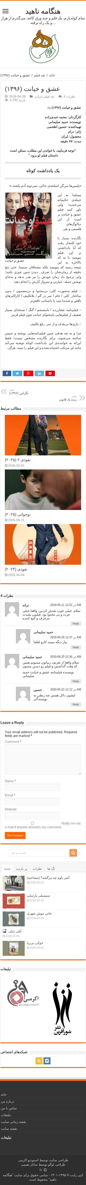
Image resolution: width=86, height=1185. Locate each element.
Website (11, 809)
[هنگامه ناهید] (43, 46)
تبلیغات (6, 1115)
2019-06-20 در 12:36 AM (65, 656)
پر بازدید (21, 868)
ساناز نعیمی (29, 1164)
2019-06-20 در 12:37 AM (65, 637)
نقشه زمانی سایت (13, 1122)
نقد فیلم (39, 75)
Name (10, 781)
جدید (7, 868)
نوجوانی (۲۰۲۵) (17, 514)
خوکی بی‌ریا (35, 943)
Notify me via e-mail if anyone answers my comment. (42, 825)
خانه (52, 75)
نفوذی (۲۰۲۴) (16, 569)
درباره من (7, 1101)
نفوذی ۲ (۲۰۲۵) (18, 460)
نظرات (37, 868)
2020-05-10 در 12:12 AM (65, 689)
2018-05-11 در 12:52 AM (65, 605)
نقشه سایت (9, 1128)
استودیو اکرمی (28, 1160)
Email (10, 795)
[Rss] (39, 1060)
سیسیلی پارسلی (38, 895)
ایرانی (38, 96)
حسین (38, 690)
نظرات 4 (69, 96)
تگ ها (51, 868)
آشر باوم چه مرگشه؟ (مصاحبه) (48, 878)
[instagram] (46, 1060)
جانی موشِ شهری (39, 913)
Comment (13, 741)
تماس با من (9, 1108)
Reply (76, 623)
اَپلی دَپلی (14, 931)
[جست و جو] (73, 853)
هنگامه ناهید (43, 11)
